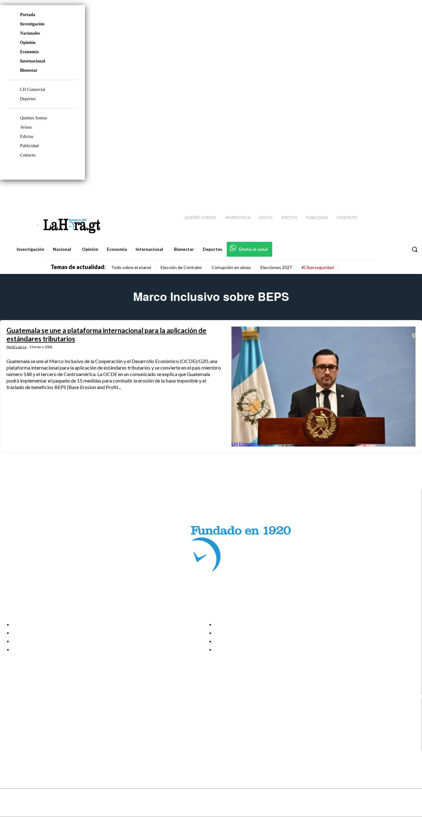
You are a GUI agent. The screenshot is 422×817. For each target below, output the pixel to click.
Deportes (28, 98)
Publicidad (29, 145)
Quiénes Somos (33, 118)
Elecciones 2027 (276, 267)
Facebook (29, 714)
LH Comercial (32, 89)
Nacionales (30, 33)
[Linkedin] (388, 192)
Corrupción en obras (231, 267)
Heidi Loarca (16, 347)
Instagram (29, 722)
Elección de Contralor (181, 267)
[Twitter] (399, 192)
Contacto (28, 155)
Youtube (27, 746)
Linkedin (27, 730)
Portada (27, 14)
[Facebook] (366, 192)
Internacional (32, 61)
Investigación (32, 24)
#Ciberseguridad (318, 267)
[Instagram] (377, 192)
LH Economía (245, 444)
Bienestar (28, 70)
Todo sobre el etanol (131, 267)
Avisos (26, 127)
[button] (414, 249)
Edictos (26, 136)
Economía (29, 51)
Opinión (28, 42)
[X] (10, 738)
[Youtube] (410, 192)
